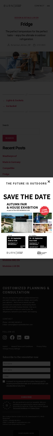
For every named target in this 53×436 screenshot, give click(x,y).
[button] (48, 181)
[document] (26, 218)
